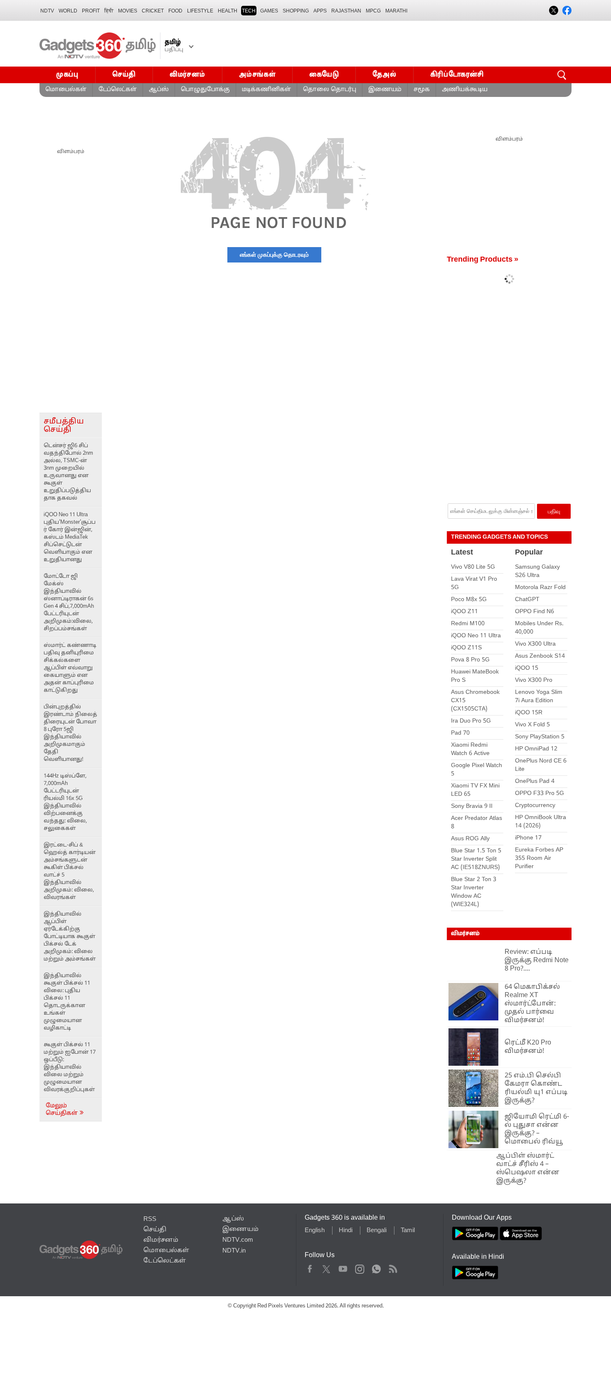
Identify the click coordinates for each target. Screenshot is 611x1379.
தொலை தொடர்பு (329, 89)
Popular (529, 552)
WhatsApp (376, 1271)
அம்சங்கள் (257, 74)
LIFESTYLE (200, 11)
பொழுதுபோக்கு (205, 89)
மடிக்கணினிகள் (266, 89)
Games (269, 11)
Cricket (153, 11)
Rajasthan (346, 11)
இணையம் (385, 89)
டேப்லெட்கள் (118, 89)
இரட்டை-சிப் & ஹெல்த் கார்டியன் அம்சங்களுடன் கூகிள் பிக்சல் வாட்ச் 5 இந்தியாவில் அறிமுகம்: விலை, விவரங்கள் (70, 871)
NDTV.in (234, 1255)
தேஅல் (384, 74)
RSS (149, 1224)
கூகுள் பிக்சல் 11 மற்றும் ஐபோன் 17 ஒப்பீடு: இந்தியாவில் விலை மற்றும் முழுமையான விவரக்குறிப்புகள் (70, 1067)
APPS (320, 11)
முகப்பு (67, 74)
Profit (91, 11)
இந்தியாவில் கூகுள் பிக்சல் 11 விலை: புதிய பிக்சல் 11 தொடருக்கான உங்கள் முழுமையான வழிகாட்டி (67, 1002)
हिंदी (108, 11)
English (315, 1235)
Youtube (343, 1271)
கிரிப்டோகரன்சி (457, 74)
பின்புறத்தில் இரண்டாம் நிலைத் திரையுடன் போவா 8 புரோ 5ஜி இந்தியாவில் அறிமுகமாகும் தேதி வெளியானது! (70, 733)
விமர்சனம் (187, 74)
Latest (462, 552)
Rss (392, 1271)
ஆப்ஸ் (159, 89)
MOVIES (127, 11)
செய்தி (124, 74)
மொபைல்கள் (65, 89)
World (68, 11)
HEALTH (227, 11)
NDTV (47, 11)
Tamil (408, 1235)
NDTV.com (237, 1244)
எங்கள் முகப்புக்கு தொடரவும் (274, 254)
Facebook (310, 1271)
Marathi (396, 11)
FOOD (175, 11)
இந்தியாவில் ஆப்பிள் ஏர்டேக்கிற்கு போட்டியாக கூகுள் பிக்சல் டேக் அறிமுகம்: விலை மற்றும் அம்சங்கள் (70, 937)
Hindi (345, 1235)
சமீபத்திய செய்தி (64, 426)
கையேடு (324, 74)
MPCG (373, 11)
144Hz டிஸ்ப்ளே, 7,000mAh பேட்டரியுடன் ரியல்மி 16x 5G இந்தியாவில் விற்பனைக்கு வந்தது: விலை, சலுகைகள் (65, 802)
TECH (249, 11)
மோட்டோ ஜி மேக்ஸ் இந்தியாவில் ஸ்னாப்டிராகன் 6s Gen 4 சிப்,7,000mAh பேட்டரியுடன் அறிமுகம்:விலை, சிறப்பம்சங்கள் (69, 602)
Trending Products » (482, 260)
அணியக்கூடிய (465, 89)
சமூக (422, 89)
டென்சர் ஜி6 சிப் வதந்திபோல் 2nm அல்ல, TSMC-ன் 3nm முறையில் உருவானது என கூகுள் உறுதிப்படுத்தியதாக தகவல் (68, 472)
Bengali (377, 1235)
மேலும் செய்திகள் (62, 1109)
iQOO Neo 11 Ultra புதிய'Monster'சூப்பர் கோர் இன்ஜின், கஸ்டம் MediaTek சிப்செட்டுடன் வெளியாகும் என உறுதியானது (70, 537)
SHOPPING (296, 11)
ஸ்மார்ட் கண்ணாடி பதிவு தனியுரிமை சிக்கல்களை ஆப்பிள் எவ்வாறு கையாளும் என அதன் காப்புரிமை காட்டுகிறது (70, 668)
